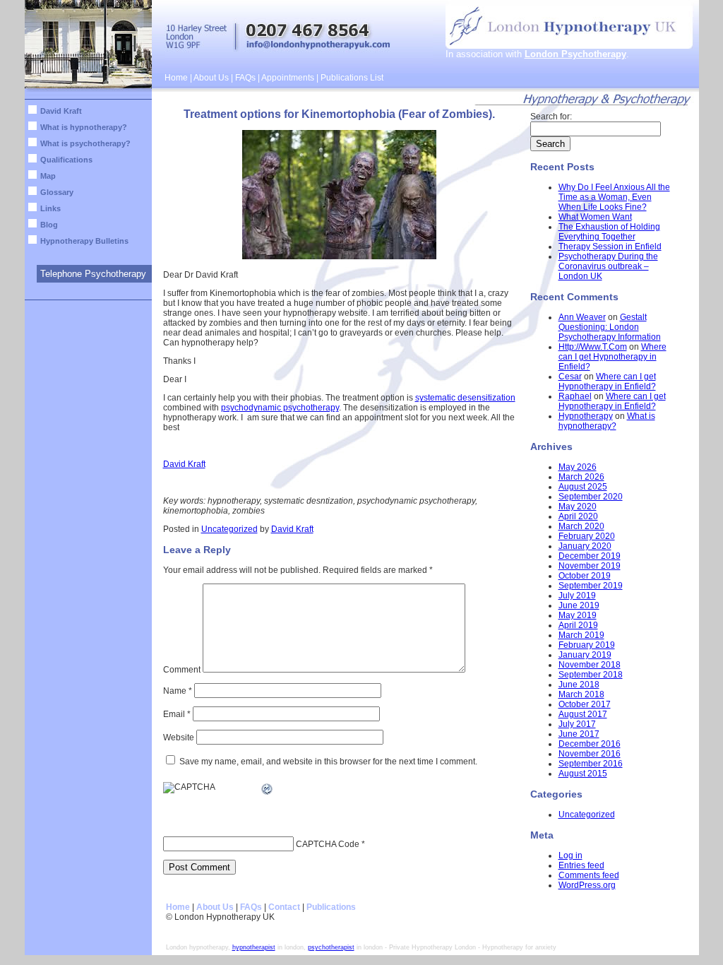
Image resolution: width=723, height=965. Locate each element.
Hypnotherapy (585, 416)
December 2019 (589, 556)
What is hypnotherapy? (83, 127)
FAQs (245, 78)
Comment (182, 670)
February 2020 (586, 536)
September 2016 (590, 764)
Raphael (575, 396)
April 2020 (578, 516)
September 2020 (590, 497)
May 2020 (577, 506)
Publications (331, 907)
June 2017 (578, 734)
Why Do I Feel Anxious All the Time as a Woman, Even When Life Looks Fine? (614, 197)
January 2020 (584, 546)
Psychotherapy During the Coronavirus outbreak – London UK (608, 266)
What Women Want (595, 217)
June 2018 (578, 684)
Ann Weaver (582, 317)
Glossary (56, 192)
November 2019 (589, 566)
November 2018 (589, 665)
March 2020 (581, 526)
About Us (211, 78)
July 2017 (577, 724)
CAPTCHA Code (327, 844)
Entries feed (581, 865)
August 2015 (582, 773)
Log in (570, 855)
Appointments (287, 78)
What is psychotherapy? (85, 143)
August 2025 (582, 487)
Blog (49, 224)
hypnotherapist (253, 947)
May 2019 (577, 615)
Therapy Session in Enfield (610, 246)
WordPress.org (587, 885)
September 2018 (590, 675)
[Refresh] (267, 791)
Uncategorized (229, 529)
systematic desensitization (465, 398)
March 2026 (581, 477)
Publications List (352, 78)
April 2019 (578, 625)
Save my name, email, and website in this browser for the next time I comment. (328, 761)
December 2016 (589, 744)
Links (50, 208)
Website (178, 737)
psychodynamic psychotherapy (280, 408)
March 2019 (581, 635)
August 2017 (582, 714)
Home (176, 78)
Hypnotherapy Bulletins (84, 241)
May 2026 (577, 467)
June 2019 (578, 605)
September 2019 (590, 586)
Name (177, 691)
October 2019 (584, 576)
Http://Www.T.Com (592, 347)
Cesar (570, 376)
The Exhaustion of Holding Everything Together (609, 232)
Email (177, 714)
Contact (284, 907)
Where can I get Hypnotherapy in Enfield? (612, 357)
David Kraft (61, 111)
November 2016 (589, 754)
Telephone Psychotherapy (93, 273)
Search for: (551, 117)
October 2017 (584, 704)
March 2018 (581, 694)
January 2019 (584, 655)
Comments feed (588, 875)
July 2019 (577, 595)
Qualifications (66, 159)
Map (48, 176)
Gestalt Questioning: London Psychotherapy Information (609, 327)
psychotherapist (331, 947)
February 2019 (586, 645)
